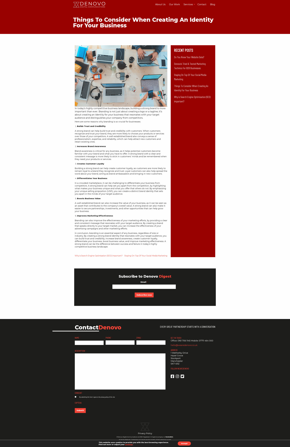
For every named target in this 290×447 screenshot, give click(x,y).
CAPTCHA (78, 402)
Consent (78, 392)
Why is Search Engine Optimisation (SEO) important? (99, 256)
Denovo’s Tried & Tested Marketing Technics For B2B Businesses (190, 66)
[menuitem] (160, 4)
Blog (212, 4)
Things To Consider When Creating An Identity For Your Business (191, 88)
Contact (201, 4)
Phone (109, 337)
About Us (160, 4)
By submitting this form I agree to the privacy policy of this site (97, 397)
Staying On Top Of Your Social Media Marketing (145, 256)
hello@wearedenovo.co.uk (184, 345)
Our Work (174, 4)
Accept (184, 443)
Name (77, 337)
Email (144, 282)
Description (80, 350)
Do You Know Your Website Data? (189, 57)
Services (188, 4)
